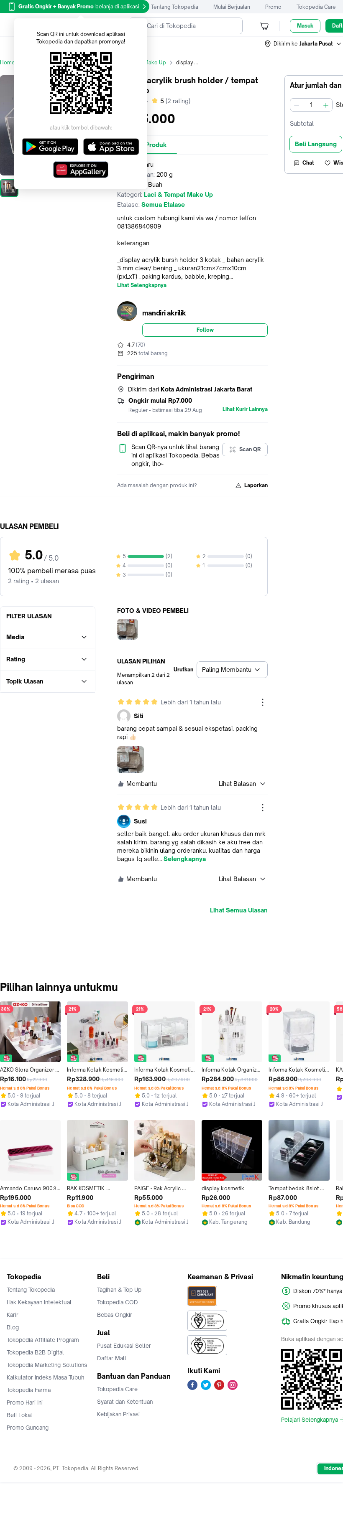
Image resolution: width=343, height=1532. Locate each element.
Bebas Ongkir (114, 1314)
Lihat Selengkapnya (141, 285)
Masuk (305, 26)
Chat (308, 163)
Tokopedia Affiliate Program (43, 1339)
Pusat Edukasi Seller (124, 1345)
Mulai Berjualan (231, 7)
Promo (273, 7)
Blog (13, 1327)
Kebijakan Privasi (118, 1414)
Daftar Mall (111, 1358)
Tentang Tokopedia (174, 7)
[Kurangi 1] (297, 105)
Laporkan (256, 485)
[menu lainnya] (263, 702)
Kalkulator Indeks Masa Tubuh (45, 1377)
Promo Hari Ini (25, 1402)
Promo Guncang (28, 1427)
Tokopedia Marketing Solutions (47, 1365)
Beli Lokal (19, 1415)
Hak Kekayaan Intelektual (39, 1302)
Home (7, 62)
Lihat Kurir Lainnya (245, 409)
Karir (12, 1314)
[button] (303, 44)
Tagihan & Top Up (119, 1289)
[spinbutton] (311, 105)
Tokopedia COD (117, 1302)
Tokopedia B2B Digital (35, 1352)
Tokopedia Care (316, 7)
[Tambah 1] (326, 105)
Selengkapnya (185, 859)
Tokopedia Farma (29, 1390)
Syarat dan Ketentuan (125, 1401)
